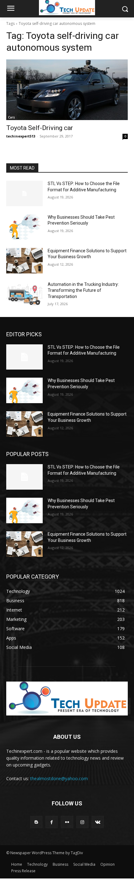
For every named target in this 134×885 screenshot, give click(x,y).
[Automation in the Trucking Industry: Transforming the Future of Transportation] (24, 294)
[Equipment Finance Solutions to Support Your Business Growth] (24, 260)
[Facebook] (51, 822)
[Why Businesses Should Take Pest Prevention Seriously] (24, 227)
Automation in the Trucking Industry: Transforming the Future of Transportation (83, 290)
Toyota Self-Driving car (39, 128)
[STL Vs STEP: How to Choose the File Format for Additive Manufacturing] (24, 193)
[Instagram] (82, 822)
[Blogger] (36, 822)
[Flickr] (67, 822)
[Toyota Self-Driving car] (67, 89)
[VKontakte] (98, 822)
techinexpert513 (20, 136)
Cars (11, 117)
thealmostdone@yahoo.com (59, 778)
